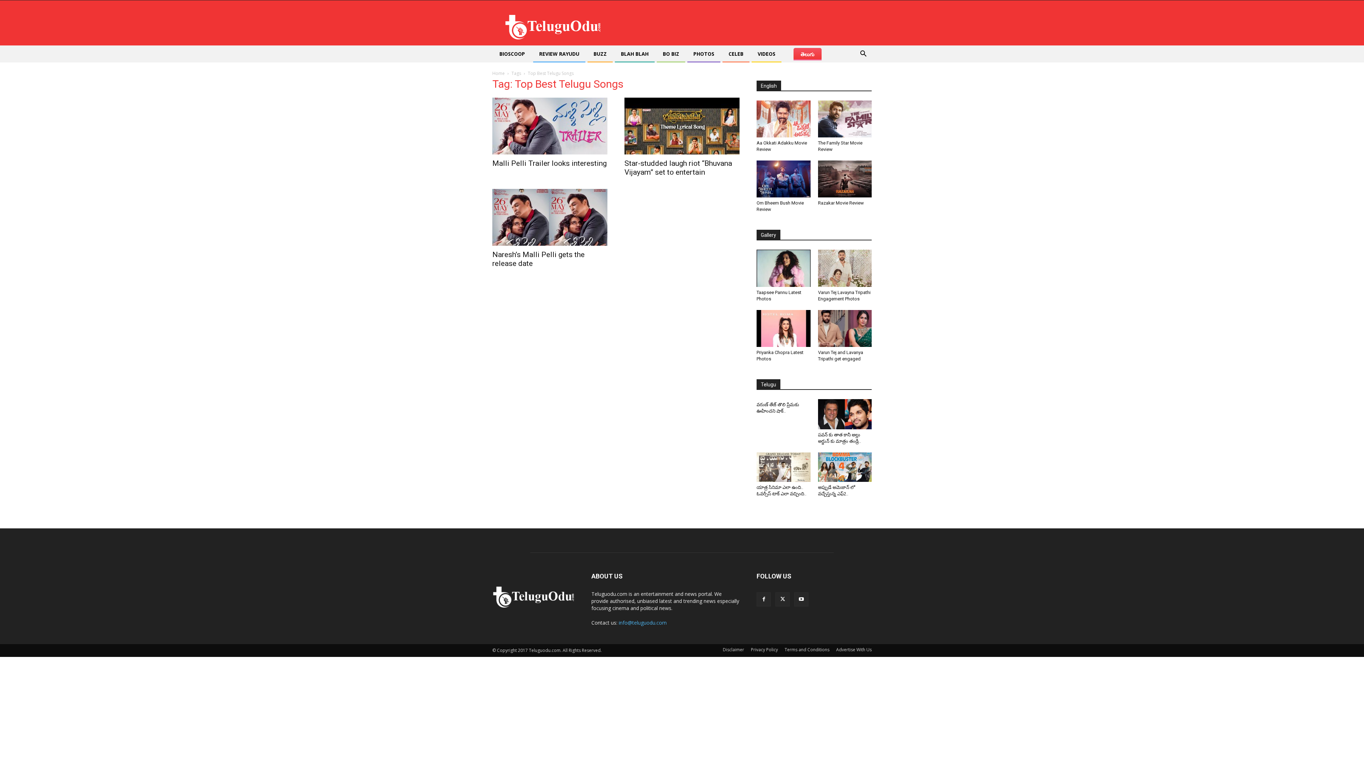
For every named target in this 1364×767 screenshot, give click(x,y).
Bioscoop (512, 53)
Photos (703, 53)
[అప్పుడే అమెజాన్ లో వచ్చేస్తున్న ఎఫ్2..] (845, 467)
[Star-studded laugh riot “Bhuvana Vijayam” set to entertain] (682, 126)
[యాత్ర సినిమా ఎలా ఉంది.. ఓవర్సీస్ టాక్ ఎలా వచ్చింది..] (784, 467)
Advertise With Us (854, 650)
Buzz (600, 53)
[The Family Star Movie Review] (845, 118)
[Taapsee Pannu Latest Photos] (784, 268)
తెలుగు (807, 54)
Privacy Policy (764, 650)
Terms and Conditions (807, 650)
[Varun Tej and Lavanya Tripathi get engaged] (845, 328)
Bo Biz (671, 53)
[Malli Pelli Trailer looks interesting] (549, 126)
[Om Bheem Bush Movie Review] (784, 179)
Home (498, 73)
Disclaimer (733, 650)
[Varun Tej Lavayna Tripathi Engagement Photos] (845, 268)
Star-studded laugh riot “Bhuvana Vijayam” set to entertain (678, 167)
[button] (863, 54)
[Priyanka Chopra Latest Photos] (784, 328)
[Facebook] (764, 599)
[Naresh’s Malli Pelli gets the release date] (549, 217)
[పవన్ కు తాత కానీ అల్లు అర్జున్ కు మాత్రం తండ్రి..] (845, 414)
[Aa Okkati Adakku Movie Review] (784, 118)
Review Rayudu (559, 53)
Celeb (736, 53)
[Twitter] (782, 599)
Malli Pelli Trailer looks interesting (549, 163)
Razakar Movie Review (841, 203)
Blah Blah (635, 53)
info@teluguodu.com (643, 622)
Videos (766, 53)
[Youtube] (801, 599)
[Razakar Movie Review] (845, 179)
